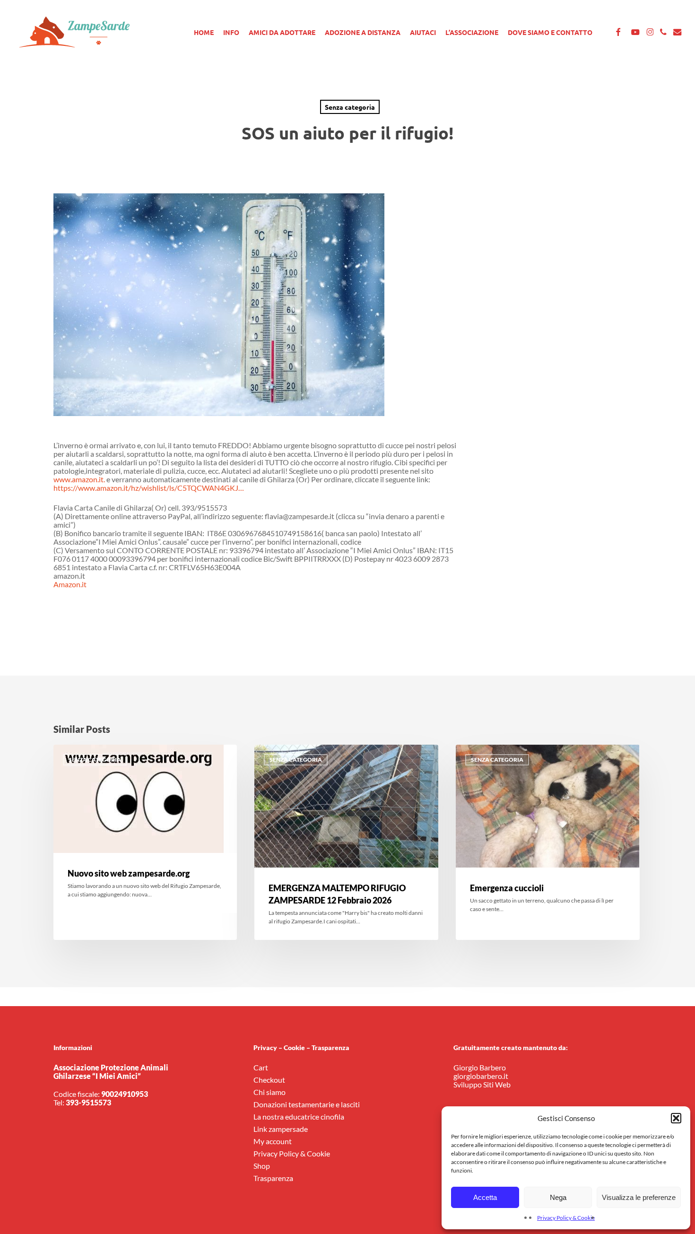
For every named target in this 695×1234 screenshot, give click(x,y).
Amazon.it (70, 584)
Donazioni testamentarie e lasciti (306, 1104)
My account (272, 1141)
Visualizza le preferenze (639, 1197)
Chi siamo (269, 1092)
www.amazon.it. (79, 479)
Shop (261, 1166)
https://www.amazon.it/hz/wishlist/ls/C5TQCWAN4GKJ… (148, 487)
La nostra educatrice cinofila (298, 1116)
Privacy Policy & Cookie (566, 1217)
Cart (260, 1067)
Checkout (269, 1080)
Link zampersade (280, 1129)
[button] (676, 1118)
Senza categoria (350, 107)
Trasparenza (273, 1178)
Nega (558, 1197)
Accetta (485, 1197)
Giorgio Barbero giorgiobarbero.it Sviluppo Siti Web (482, 1076)
